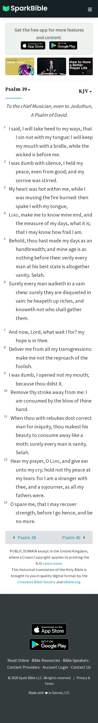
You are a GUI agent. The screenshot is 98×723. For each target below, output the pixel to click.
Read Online (18, 660)
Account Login (55, 667)
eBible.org (71, 581)
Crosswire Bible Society (36, 581)
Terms (49, 683)
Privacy (82, 678)
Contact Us (81, 667)
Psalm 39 (16, 89)
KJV (83, 91)
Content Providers (23, 667)
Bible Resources (46, 660)
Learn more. (53, 563)
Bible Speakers (76, 660)
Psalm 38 (27, 537)
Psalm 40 (71, 537)
